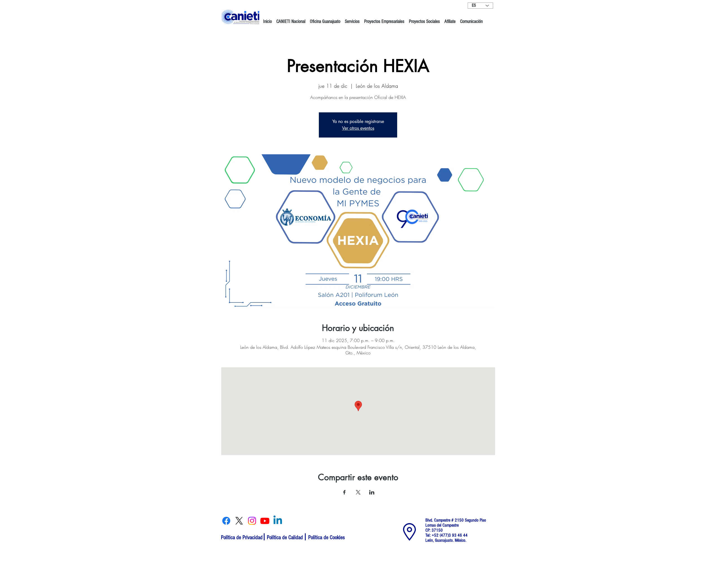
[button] (291, 19)
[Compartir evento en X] (358, 492)
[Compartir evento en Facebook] (344, 492)
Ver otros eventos (358, 128)
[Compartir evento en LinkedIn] (372, 492)
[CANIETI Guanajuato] (226, 520)
